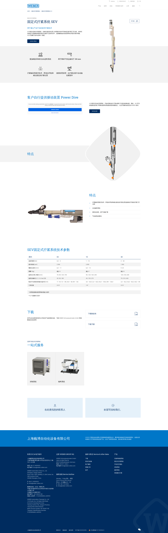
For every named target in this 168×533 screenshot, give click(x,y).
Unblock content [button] (55, 109)
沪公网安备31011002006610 (97, 530)
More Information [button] (55, 112)
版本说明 (71, 530)
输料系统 (117, 470)
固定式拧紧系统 (36, 11)
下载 (86, 458)
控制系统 (117, 467)
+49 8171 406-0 (63, 464)
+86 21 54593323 (35, 465)
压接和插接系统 (119, 458)
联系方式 (58, 530)
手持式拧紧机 (118, 464)
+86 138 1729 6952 (63, 484)
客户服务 (88, 464)
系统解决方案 (118, 473)
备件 (86, 470)
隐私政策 (65, 530)
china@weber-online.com (40, 467)
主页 (28, 11)
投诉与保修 (88, 461)
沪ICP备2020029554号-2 (81, 530)
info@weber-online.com (68, 466)
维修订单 (88, 467)
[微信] (139, 529)
